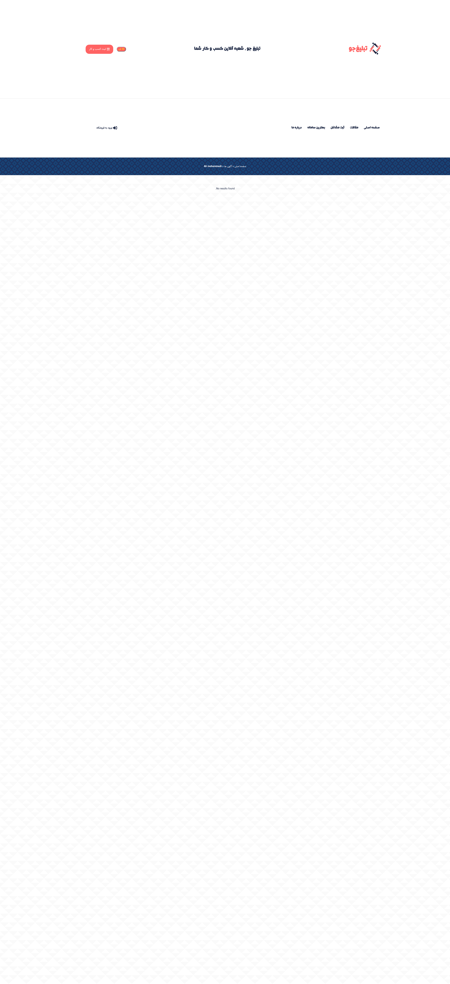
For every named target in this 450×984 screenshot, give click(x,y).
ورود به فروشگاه (104, 128)
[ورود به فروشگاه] (115, 128)
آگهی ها (228, 166)
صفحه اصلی (240, 166)
